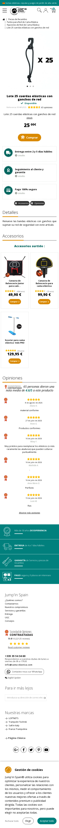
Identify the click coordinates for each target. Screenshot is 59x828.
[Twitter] (31, 750)
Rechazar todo (12, 821)
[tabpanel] (29, 59)
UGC (7, 617)
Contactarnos (11, 603)
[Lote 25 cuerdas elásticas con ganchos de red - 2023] (29, 59)
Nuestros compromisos (16, 607)
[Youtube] (46, 750)
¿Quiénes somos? (14, 600)
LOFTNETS (13, 718)
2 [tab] (30, 85)
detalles (21, 155)
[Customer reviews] (19, 632)
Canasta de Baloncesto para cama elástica (44, 283)
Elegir (28, 820)
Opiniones (39, 203)
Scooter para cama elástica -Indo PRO (15, 341)
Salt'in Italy (13, 725)
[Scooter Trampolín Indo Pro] (14, 325)
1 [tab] (27, 85)
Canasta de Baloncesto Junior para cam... (15, 283)
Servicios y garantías (15, 610)
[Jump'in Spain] (22, 11)
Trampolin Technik (17, 721)
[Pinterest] (39, 750)
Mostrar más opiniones (29, 512)
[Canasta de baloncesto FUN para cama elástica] (14, 266)
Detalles (10, 212)
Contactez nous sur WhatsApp (27, 671)
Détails (29, 118)
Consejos (9, 620)
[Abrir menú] (4, 9)
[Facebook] (24, 750)
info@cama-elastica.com (18, 664)
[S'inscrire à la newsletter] (44, 697)
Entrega (9, 614)
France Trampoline (17, 729)
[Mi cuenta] (45, 11)
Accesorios (23, 203)
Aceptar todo (47, 820)
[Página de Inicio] (4, 19)
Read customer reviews (19, 647)
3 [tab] (33, 85)
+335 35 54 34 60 (15, 656)
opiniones (46, 107)
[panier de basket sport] (44, 266)
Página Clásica (16, 738)
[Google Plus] (16, 750)
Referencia (11, 107)
